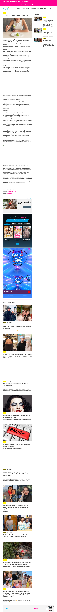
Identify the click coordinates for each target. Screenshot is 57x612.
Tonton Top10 (13, 223)
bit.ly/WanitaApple (10, 193)
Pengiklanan (36, 608)
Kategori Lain (38, 8)
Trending (23, 8)
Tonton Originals (19, 223)
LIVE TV (49, 8)
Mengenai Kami (41, 608)
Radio (45, 8)
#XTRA (27, 8)
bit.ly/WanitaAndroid (12, 191)
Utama (18, 8)
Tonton (33, 8)
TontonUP (7, 223)
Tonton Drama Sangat (27, 223)
